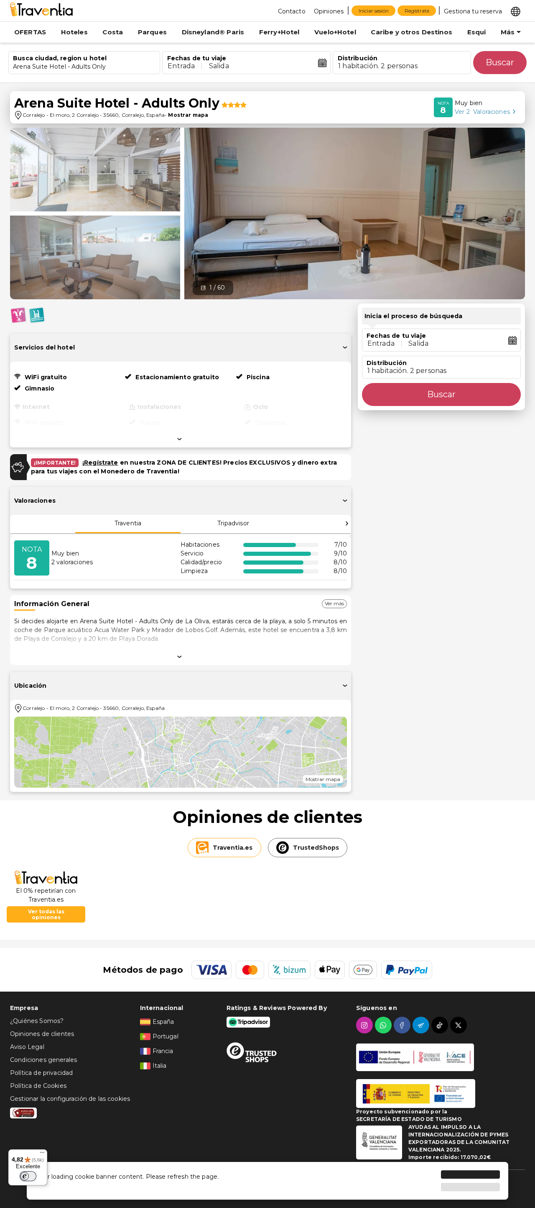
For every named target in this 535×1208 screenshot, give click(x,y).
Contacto (292, 11)
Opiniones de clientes (42, 1034)
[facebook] (403, 1025)
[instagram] (365, 1025)
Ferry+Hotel (279, 32)
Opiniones (329, 11)
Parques (152, 32)
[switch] (28, 1176)
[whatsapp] (384, 1025)
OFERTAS (30, 32)
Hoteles (74, 32)
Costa (112, 32)
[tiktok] (440, 1025)
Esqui (476, 32)
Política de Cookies (38, 1086)
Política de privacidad (41, 1073)
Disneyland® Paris (213, 32)
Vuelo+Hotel (335, 32)
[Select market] (515, 10)
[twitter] (459, 1025)
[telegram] (422, 1025)
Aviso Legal (27, 1047)
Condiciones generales (43, 1060)
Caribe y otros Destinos (411, 32)
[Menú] (42, 1154)
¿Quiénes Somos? (37, 1021)
